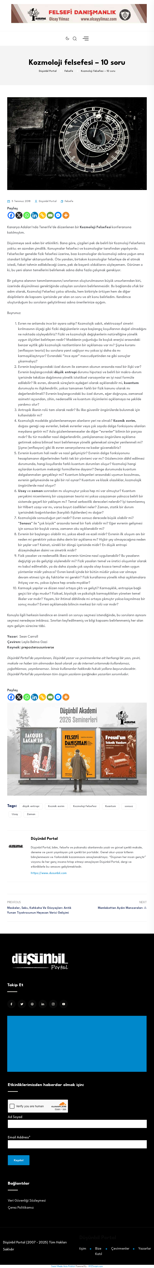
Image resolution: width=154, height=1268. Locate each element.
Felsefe (69, 201)
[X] (18, 215)
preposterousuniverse (37, 647)
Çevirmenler (120, 1248)
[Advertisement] (77, 1044)
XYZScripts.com (95, 1266)
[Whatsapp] (26, 215)
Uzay (15, 814)
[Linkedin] (34, 215)
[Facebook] (11, 215)
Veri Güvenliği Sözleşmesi (27, 1200)
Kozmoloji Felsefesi (84, 806)
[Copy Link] (42, 215)
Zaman (31, 814)
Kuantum (110, 806)
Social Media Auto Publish (63, 1266)
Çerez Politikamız (21, 1207)
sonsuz (129, 806)
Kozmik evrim (56, 806)
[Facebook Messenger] (58, 215)
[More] (65, 215)
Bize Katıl (98, 1251)
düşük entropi (30, 806)
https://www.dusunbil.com (49, 873)
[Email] (50, 215)
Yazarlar (144, 1248)
